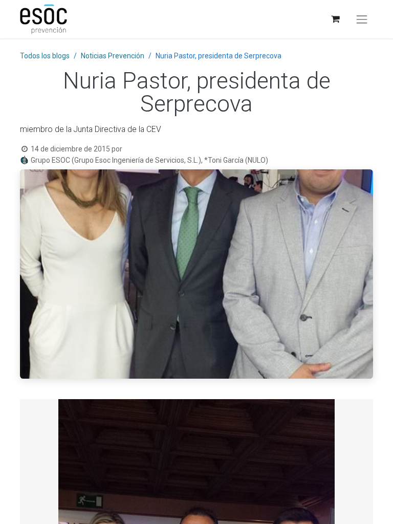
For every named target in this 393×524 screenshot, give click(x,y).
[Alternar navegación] (362, 19)
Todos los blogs (45, 56)
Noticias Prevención (112, 56)
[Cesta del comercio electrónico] (335, 19)
